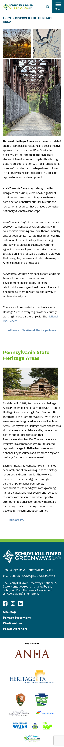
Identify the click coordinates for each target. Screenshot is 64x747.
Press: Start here (15, 629)
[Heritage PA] (32, 682)
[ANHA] (32, 659)
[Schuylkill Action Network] (35, 728)
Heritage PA (15, 520)
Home (7, 18)
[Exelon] (45, 715)
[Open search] (48, 7)
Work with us (12, 623)
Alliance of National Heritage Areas (32, 330)
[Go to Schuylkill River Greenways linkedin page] (20, 603)
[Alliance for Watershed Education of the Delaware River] (32, 741)
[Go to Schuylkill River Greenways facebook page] (5, 603)
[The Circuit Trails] (47, 728)
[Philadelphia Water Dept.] (20, 728)
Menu (58, 9)
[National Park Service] (21, 705)
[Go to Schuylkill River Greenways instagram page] (13, 603)
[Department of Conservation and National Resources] (41, 705)
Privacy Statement (17, 618)
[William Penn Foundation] (19, 715)
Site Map (9, 612)
